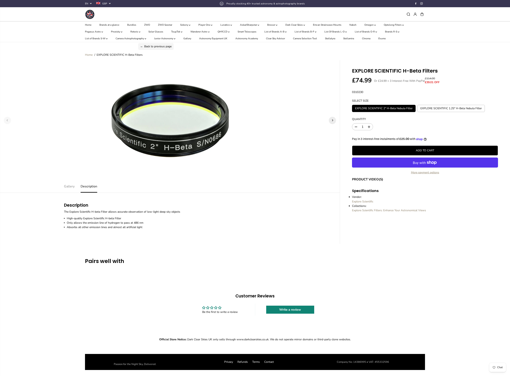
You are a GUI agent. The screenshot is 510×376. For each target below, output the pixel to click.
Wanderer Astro (199, 31)
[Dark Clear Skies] (141, 14)
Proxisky (116, 31)
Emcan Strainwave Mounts (327, 24)
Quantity (359, 119)
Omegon (369, 24)
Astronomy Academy (246, 38)
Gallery (187, 38)
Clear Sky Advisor (275, 38)
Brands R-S (391, 31)
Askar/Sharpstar (249, 24)
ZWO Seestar (165, 24)
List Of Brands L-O (334, 31)
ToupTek (176, 31)
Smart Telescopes (247, 31)
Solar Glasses (155, 31)
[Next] (332, 120)
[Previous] (7, 120)
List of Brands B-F (305, 31)
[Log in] (415, 14)
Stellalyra (330, 38)
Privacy (228, 362)
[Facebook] (415, 3)
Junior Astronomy (164, 38)
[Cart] (422, 14)
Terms (256, 362)
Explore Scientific (362, 201)
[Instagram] (421, 3)
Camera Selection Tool (305, 38)
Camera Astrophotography (130, 38)
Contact (269, 362)
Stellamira (348, 38)
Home (88, 24)
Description (89, 186)
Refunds (242, 362)
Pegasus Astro (93, 31)
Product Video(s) (367, 179)
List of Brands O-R (365, 31)
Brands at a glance (109, 24)
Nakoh (352, 24)
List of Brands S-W (95, 38)
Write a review (290, 309)
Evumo (382, 38)
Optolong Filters (393, 24)
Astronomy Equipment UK (213, 38)
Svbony (184, 24)
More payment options (425, 172)
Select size (360, 101)
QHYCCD (223, 31)
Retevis (134, 31)
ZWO (147, 24)
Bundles (131, 24)
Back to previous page (156, 46)
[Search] (408, 14)
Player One (204, 24)
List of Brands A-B (274, 31)
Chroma (366, 38)
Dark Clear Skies (294, 24)
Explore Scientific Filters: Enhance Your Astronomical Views (389, 210)
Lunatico (225, 24)
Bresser (271, 24)
